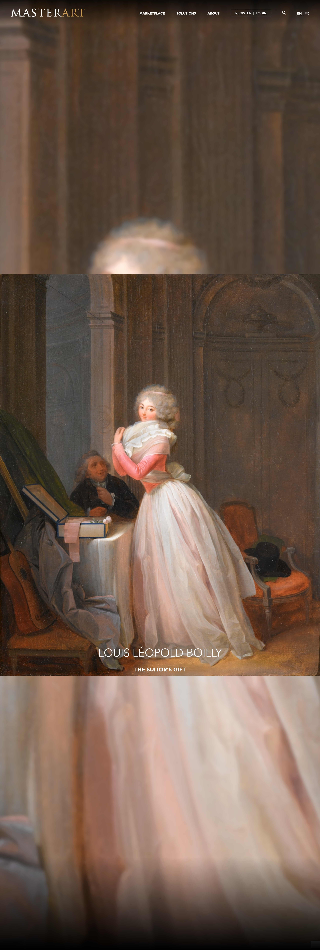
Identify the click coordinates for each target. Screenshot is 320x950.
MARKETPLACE (152, 13)
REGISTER (243, 13)
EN (299, 13)
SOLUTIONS (186, 13)
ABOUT (214, 13)
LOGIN (261, 13)
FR (307, 13)
